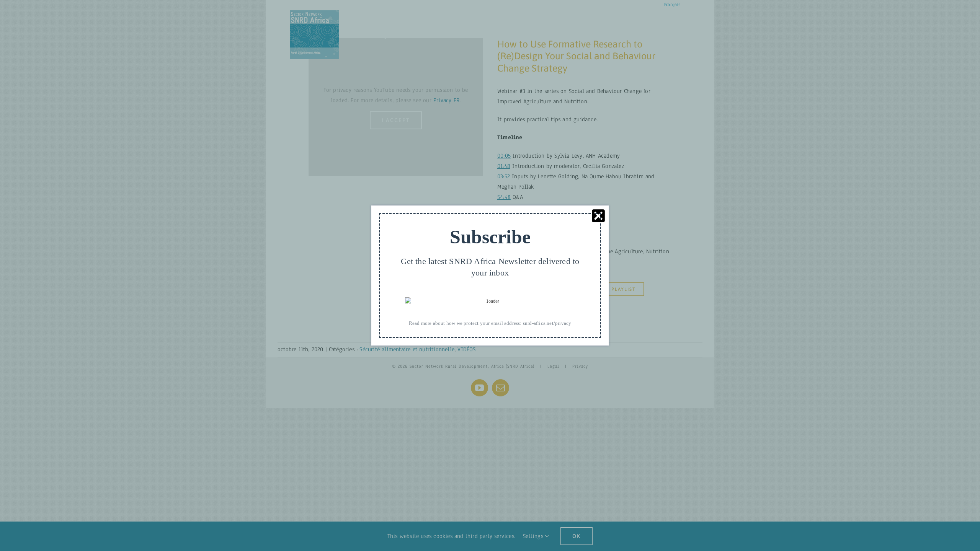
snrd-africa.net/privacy (547, 323)
